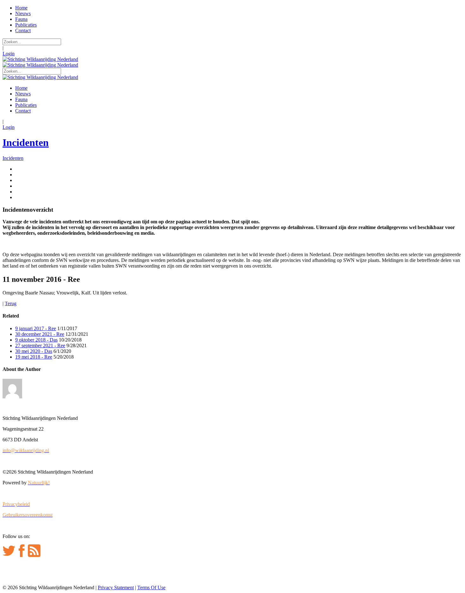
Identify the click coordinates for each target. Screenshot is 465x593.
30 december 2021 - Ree (39, 334)
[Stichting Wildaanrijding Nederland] (40, 59)
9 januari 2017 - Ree (35, 328)
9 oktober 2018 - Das (36, 339)
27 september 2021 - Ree (40, 345)
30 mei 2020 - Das (33, 351)
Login (9, 53)
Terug (10, 303)
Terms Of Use (151, 587)
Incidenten (26, 142)
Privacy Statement (116, 587)
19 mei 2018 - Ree (33, 357)
